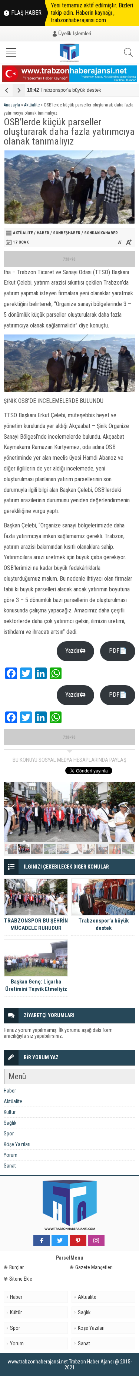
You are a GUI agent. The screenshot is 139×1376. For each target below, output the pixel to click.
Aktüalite (32, 105)
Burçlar (16, 1267)
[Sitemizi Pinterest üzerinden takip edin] (78, 1240)
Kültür (10, 1112)
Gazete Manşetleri (94, 1267)
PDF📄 (118, 650)
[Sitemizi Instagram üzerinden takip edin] (96, 1240)
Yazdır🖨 (75, 650)
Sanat (10, 1166)
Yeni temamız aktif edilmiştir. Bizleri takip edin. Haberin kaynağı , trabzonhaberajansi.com (92, 13)
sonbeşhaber (66, 233)
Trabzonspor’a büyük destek (64, 90)
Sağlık (10, 1123)
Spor (9, 1134)
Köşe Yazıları (17, 1144)
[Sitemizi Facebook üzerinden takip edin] (41, 1240)
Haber (43, 233)
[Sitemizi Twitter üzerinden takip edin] (60, 1240)
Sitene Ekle (20, 1279)
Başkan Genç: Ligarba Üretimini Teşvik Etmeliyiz (36, 985)
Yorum (10, 1155)
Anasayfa (12, 105)
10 (128, 849)
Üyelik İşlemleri (74, 33)
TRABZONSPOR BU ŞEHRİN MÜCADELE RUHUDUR (36, 924)
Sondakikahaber (101, 233)
